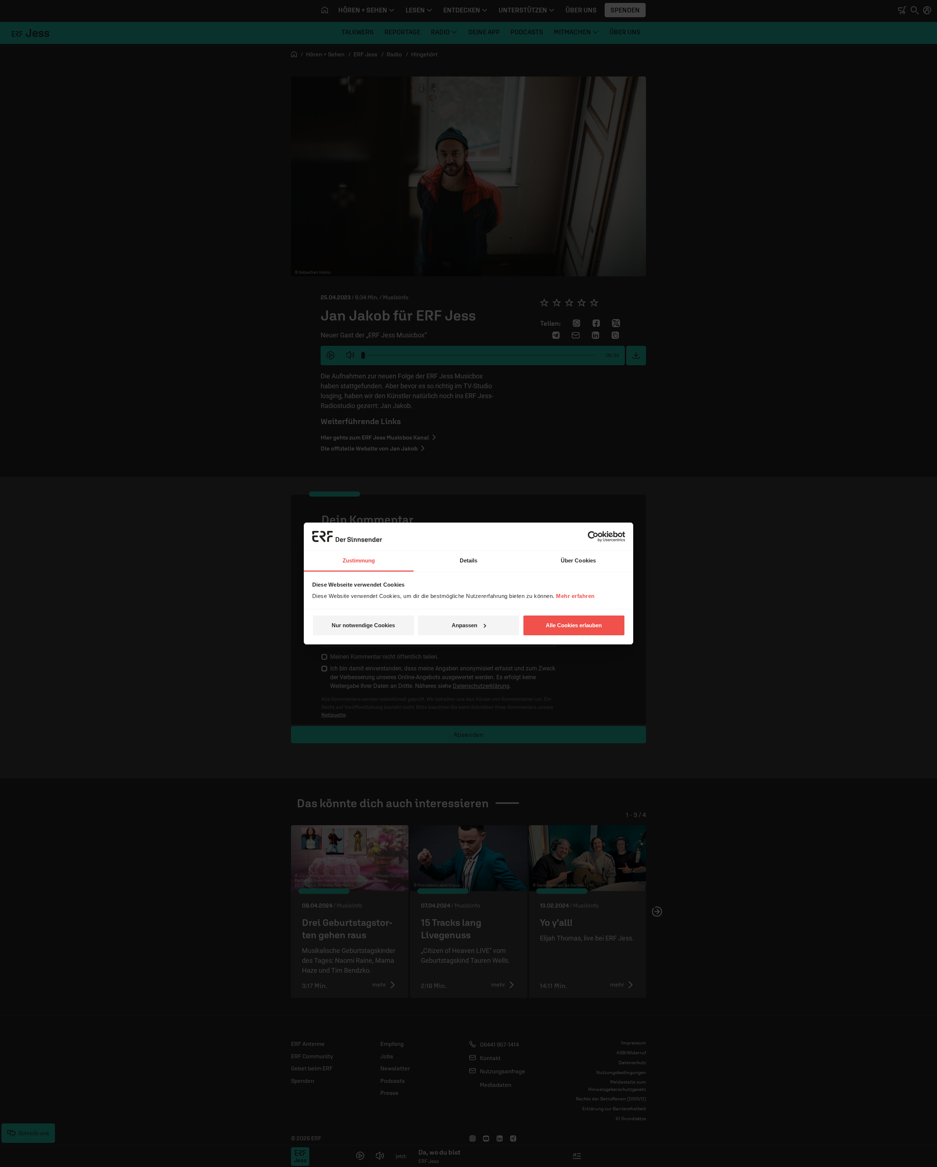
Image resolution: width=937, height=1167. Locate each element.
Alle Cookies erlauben (574, 625)
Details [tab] (469, 560)
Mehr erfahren (575, 596)
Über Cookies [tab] (578, 560)
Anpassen (464, 625)
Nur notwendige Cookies (363, 625)
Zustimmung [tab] (359, 560)
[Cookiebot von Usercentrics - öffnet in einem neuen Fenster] (593, 536)
